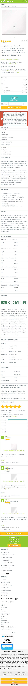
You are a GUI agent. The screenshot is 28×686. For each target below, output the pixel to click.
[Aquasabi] (8, 1)
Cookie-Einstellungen (6, 629)
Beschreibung (4, 127)
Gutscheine (4, 607)
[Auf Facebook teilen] (22, 41)
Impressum (4, 618)
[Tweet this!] (24, 41)
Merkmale (3, 129)
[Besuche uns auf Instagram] (15, 632)
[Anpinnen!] (26, 41)
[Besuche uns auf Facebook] (13, 632)
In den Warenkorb (15, 108)
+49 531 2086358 (7, 154)
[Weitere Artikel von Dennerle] (14, 302)
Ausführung (4, 77)
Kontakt (3, 616)
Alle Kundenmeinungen (14, 533)
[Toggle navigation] (1, 1)
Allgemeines (4, 139)
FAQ (2, 609)
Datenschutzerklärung (5, 668)
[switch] (4, 672)
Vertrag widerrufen (14, 545)
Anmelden (14, 416)
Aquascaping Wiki (5, 614)
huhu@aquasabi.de (7, 152)
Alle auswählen (14, 679)
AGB (2, 624)
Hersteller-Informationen (7, 137)
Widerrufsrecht (5, 622)
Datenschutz (4, 620)
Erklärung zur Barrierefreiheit (8, 627)
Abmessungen (4, 134)
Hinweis (3, 132)
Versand (16, 100)
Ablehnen (14, 682)
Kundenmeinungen (5, 144)
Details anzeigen (14, 684)
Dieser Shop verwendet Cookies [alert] (14, 652)
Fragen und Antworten (6, 142)
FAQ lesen (5, 150)
